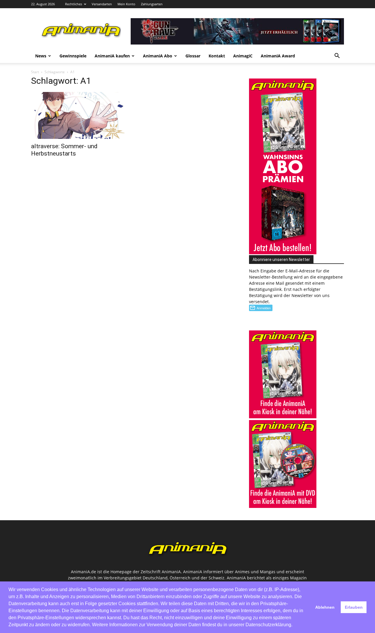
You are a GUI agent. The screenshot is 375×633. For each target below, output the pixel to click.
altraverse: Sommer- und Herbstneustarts (64, 150)
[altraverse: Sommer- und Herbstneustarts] (78, 115)
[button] (337, 56)
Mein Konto (126, 4)
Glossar (192, 56)
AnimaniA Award (278, 56)
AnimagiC (243, 56)
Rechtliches (73, 4)
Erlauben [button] (354, 607)
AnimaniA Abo (157, 56)
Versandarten (102, 4)
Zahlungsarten (152, 4)
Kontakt (217, 56)
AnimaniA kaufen (112, 56)
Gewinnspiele (72, 56)
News (40, 56)
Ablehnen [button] (325, 607)
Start (35, 71)
